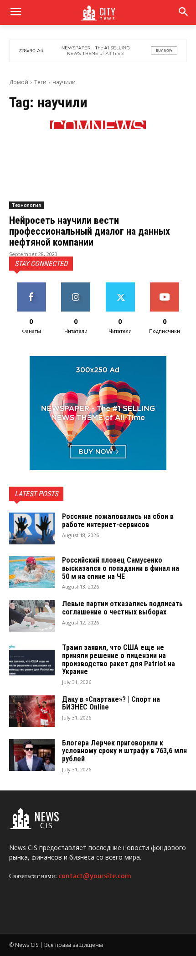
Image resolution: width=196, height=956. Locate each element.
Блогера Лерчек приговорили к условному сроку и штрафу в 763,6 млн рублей (124, 751)
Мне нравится (31, 285)
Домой (18, 82)
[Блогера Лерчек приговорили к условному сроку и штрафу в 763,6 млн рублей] (32, 755)
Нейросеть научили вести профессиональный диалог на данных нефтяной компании (89, 231)
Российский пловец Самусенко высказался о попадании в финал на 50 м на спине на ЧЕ (120, 568)
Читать (76, 285)
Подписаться (164, 285)
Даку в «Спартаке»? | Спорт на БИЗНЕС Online (111, 703)
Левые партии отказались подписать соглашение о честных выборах (122, 607)
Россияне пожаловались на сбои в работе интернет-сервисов (118, 520)
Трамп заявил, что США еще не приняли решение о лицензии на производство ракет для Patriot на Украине (118, 659)
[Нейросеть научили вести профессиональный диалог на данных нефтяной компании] (98, 165)
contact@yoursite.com (94, 876)
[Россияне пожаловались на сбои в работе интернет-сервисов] (32, 528)
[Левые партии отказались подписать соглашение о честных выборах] (32, 616)
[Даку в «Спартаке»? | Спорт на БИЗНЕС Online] (32, 711)
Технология (26, 205)
